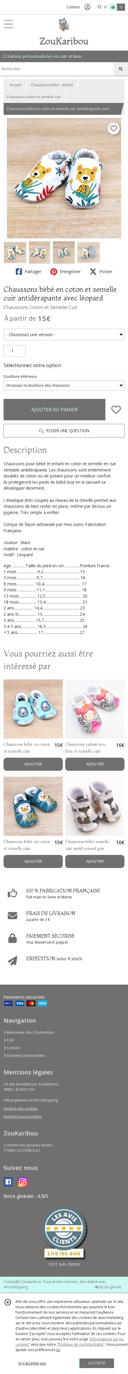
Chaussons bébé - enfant (52, 84)
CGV (10, 1040)
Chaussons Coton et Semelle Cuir (41, 307)
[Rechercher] (121, 69)
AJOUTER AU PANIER (54, 409)
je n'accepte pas (32, 1363)
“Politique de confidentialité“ (80, 1344)
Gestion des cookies (21, 1108)
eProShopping (16, 1287)
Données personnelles (25, 1055)
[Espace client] (87, 7)
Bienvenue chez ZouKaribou (30, 1032)
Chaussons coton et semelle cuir (34, 96)
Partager (32, 271)
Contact (73, 7)
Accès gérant (110, 1287)
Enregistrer (70, 271)
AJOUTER (33, 764)
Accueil (15, 84)
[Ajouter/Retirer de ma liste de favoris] (116, 410)
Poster (105, 271)
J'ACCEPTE (96, 1363)
